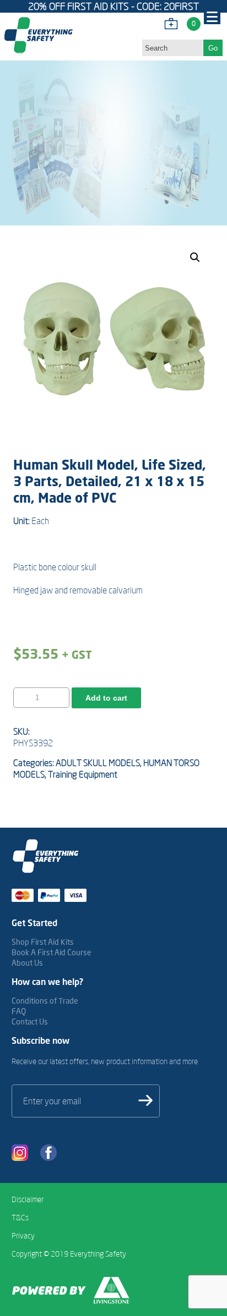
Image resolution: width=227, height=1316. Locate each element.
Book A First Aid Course (51, 952)
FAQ (19, 1011)
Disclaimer (28, 1199)
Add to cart (106, 697)
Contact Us (30, 1021)
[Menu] (212, 16)
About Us (27, 962)
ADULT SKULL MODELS (98, 762)
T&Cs (20, 1218)
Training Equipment (82, 774)
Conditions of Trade (45, 1000)
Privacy (23, 1236)
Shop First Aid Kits (43, 941)
